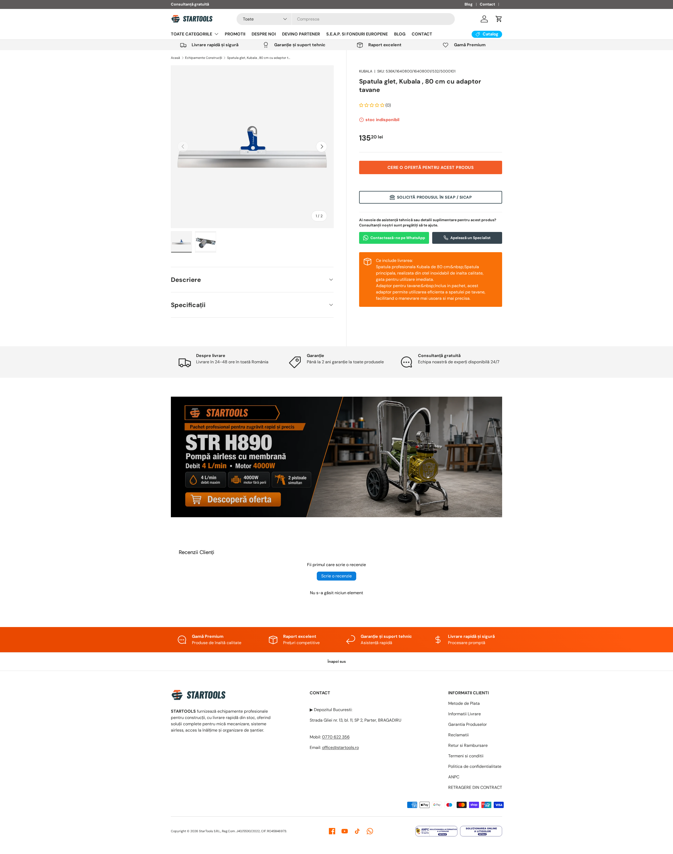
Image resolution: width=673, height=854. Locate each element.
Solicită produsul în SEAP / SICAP (434, 197)
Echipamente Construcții (203, 58)
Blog (469, 4)
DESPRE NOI (264, 34)
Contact (487, 4)
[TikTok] (357, 831)
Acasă (175, 58)
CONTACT (422, 34)
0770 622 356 (336, 737)
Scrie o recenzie (336, 576)
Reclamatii (458, 735)
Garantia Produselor (467, 724)
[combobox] (346, 19)
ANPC (453, 777)
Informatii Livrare (464, 714)
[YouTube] (344, 831)
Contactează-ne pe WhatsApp (397, 237)
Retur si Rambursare (468, 745)
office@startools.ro (340, 747)
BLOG (399, 34)
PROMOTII (235, 34)
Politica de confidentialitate (474, 766)
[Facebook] (332, 831)
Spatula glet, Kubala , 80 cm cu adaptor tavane (258, 58)
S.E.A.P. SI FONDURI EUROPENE (357, 34)
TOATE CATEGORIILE (191, 34)
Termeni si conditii (465, 756)
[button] (499, 19)
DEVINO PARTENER (301, 34)
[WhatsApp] (370, 831)
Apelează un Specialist (470, 237)
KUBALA (365, 71)
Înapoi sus (337, 661)
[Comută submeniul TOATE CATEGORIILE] (216, 34)
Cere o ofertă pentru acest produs (431, 167)
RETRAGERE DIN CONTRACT (475, 787)
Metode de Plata (464, 703)
